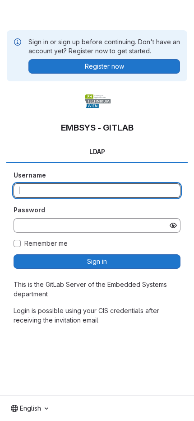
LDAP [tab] (97, 151)
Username (30, 175)
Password (29, 210)
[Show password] (173, 225)
